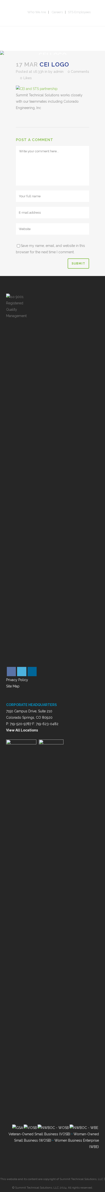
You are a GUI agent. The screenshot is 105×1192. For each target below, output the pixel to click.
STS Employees (79, 12)
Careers (57, 12)
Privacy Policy (17, 680)
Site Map (13, 686)
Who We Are (36, 12)
